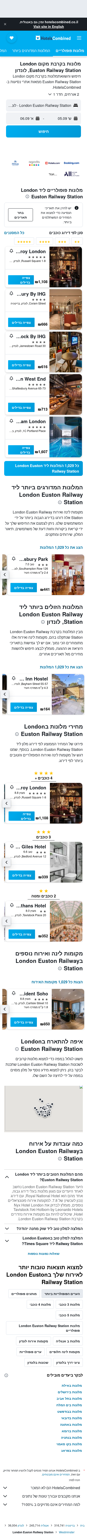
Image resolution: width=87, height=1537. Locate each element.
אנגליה (45, 1525)
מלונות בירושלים (70, 1392)
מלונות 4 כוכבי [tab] (40, 1304)
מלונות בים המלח (69, 1405)
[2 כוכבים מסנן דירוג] (77, 242)
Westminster (66, 1532)
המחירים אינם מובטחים (56, 1474)
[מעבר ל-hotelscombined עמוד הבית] (53, 38)
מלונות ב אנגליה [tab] (68, 1341)
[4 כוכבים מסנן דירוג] (44, 242)
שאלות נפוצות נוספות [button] (43, 1253)
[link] (43, 468)
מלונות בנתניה (71, 1437)
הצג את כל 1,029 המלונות (61, 547)
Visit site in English (48, 26)
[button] (5, 24)
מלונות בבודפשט (69, 1411)
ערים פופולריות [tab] (30, 1351)
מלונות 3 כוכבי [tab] (69, 1304)
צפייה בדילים (25, 280)
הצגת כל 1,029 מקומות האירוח (57, 981)
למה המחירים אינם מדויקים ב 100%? (51, 1504)
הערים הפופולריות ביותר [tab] (62, 1293)
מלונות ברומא (72, 1431)
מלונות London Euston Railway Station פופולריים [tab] (49, 1328)
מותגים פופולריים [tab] (24, 1293)
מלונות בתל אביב (69, 1398)
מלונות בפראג (71, 1450)
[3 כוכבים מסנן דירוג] (62, 242)
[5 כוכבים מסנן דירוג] (24, 242)
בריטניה (70, 1525)
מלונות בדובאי (71, 1418)
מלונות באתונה (71, 1424)
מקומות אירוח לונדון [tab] (33, 1341)
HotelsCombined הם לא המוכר (55, 1487)
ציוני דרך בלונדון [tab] (68, 1362)
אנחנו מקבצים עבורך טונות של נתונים (51, 1496)
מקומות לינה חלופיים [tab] (64, 1351)
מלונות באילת (72, 1385)
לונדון (21, 1525)
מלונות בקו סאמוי (69, 1444)
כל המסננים (14, 232)
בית (82, 1525)
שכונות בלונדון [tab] (37, 1362)
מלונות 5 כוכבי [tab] (69, 1315)
